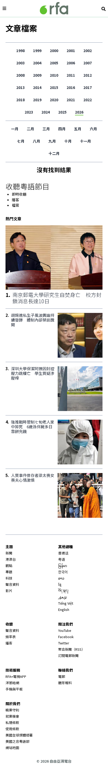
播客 (15, 199)
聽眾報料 (65, 682)
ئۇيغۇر (62, 596)
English (63, 609)
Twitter (63, 642)
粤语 (61, 559)
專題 (9, 571)
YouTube (64, 630)
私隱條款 (12, 722)
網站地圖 (12, 747)
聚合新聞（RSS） (71, 649)
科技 (9, 578)
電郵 (61, 676)
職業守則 (12, 709)
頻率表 (11, 636)
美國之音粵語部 (17, 741)
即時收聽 (19, 194)
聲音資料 (12, 584)
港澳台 (11, 559)
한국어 (63, 571)
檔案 (15, 205)
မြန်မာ (62, 565)
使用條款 (12, 728)
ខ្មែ (59, 584)
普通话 (63, 552)
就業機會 (12, 716)
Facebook (66, 636)
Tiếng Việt (65, 603)
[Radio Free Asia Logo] (54, 8)
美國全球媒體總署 (19, 735)
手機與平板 (14, 689)
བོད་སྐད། (63, 590)
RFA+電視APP (16, 676)
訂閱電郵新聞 (68, 655)
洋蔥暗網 (12, 682)
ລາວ (61, 578)
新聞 (9, 552)
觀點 (9, 565)
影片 (9, 590)
